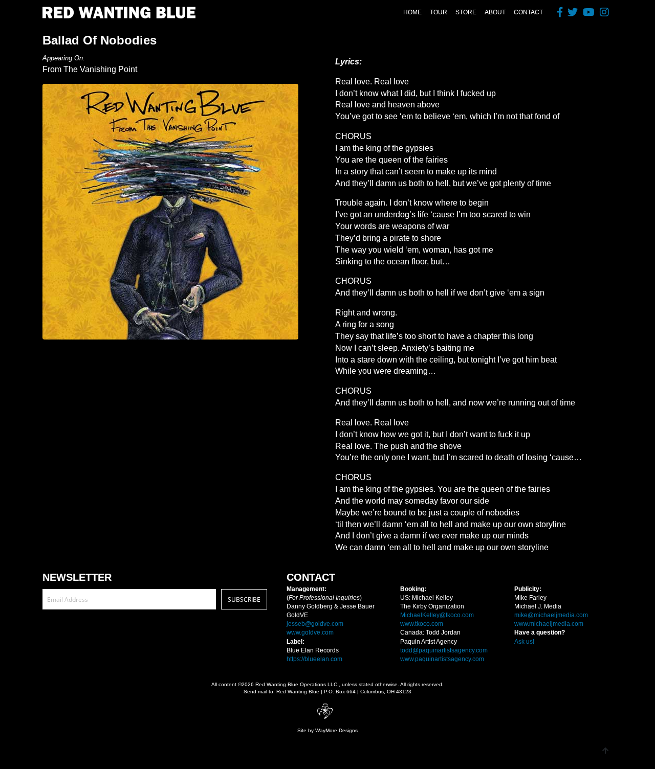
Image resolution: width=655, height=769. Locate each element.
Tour (438, 12)
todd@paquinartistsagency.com (444, 650)
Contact (528, 12)
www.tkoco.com (421, 623)
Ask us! (524, 641)
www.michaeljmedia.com (548, 623)
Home (412, 12)
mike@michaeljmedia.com (551, 615)
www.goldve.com (310, 632)
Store (465, 12)
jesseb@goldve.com (315, 623)
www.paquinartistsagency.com (442, 659)
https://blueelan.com (314, 659)
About (495, 12)
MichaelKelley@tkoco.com (437, 615)
